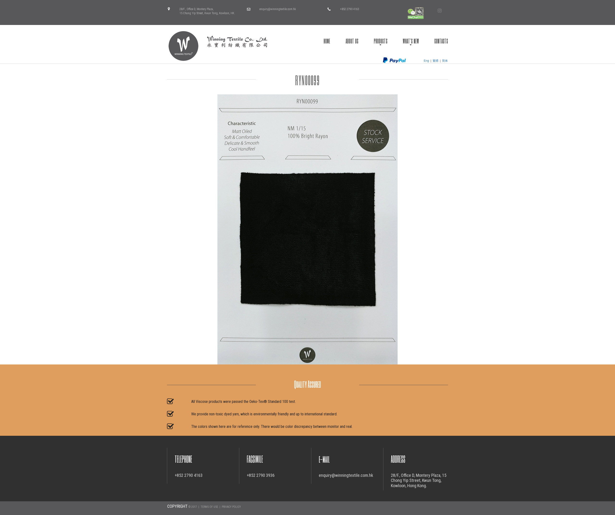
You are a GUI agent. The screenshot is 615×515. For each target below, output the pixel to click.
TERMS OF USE (209, 507)
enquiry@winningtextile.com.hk (277, 9)
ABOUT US (352, 41)
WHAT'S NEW (411, 41)
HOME (327, 41)
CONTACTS (441, 41)
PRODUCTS (380, 41)
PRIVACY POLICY (231, 507)
